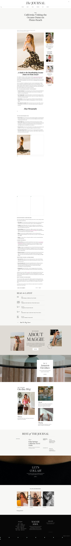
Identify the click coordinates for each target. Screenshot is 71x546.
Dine (21, 311)
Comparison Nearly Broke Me (27, 307)
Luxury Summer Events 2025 (27, 317)
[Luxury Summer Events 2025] (18, 317)
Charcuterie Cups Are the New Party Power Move (31, 312)
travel (28, 272)
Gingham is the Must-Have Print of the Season (30, 303)
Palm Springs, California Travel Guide (28, 298)
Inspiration (51, 448)
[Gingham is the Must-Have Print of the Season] (18, 302)
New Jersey (22, 316)
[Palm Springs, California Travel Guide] (18, 297)
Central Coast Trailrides (33, 230)
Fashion (50, 439)
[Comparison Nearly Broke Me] (18, 307)
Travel (35, 12)
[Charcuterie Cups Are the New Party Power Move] (18, 312)
